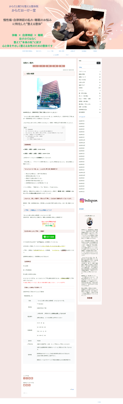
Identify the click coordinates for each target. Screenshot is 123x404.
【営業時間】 (30, 129)
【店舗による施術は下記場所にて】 (36, 139)
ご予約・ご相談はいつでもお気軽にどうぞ (34, 134)
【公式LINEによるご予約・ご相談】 (35, 136)
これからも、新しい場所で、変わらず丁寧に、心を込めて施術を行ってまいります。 (45, 132)
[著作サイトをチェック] (24, 385)
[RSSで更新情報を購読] (29, 385)
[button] (62, 66)
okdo (89, 227)
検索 (80, 60)
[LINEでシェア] (55, 66)
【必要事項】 (31, 137)
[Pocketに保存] (49, 66)
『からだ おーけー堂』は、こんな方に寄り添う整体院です (40, 131)
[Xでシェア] (36, 66)
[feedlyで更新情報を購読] (27, 385)
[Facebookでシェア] (42, 66)
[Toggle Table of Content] (62, 128)
